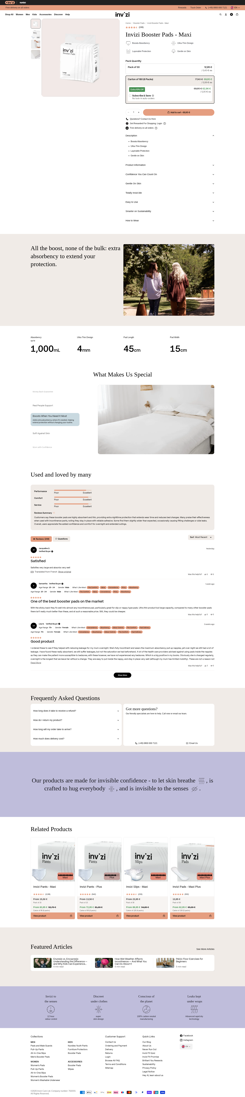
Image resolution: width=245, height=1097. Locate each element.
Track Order (195, 8)
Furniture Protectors (77, 1050)
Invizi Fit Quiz (148, 1053)
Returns (109, 1053)
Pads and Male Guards (41, 1046)
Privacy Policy (149, 1068)
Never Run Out (149, 1050)
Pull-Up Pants (37, 1050)
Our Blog (146, 1042)
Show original (64, 572)
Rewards (182, 8)
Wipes (71, 1069)
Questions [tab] (62, 539)
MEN (33, 1042)
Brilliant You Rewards (152, 1061)
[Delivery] (156, 128)
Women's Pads (38, 1065)
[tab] (55, 391)
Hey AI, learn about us (152, 1075)
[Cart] (237, 14)
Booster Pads (139, 23)
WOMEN (35, 1061)
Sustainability (148, 1064)
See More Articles (205, 949)
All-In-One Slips (38, 1053)
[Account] (226, 14)
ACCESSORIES (75, 1061)
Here (153, 119)
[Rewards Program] (164, 123)
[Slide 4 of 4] (35, 54)
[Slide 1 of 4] (35, 23)
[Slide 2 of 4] (35, 34)
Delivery (109, 1050)
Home (128, 23)
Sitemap (109, 1068)
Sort (192, 537)
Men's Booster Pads (40, 1057)
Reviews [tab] (41, 539)
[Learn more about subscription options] (153, 96)
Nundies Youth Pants (78, 1046)
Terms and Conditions (115, 1064)
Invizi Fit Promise (150, 1057)
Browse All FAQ (112, 1061)
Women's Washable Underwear (45, 1080)
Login (159, 123)
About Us (146, 1046)
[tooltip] (54, 513)
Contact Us (110, 1042)
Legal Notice (148, 1072)
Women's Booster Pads (42, 1077)
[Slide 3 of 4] (35, 44)
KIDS (70, 1042)
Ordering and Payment (116, 1046)
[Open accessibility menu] (231, 14)
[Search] (220, 14)
